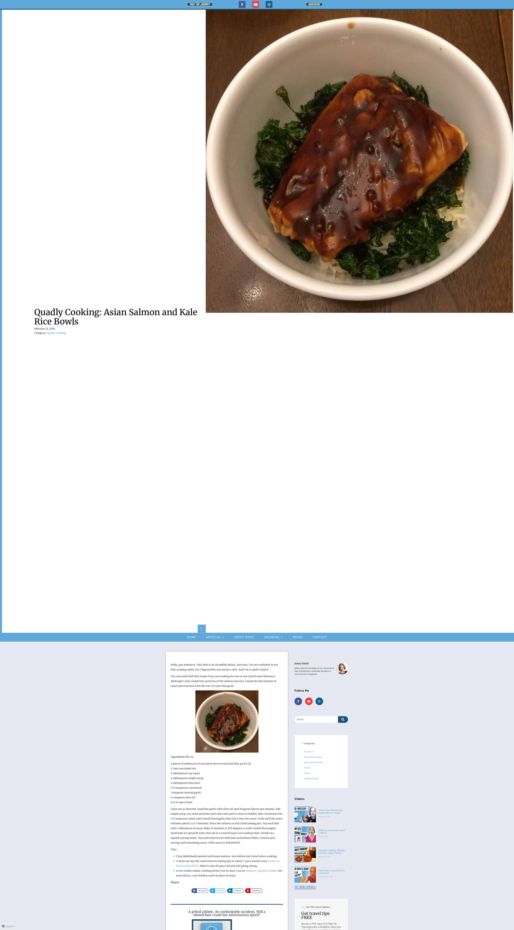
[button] (199, 890)
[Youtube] (255, 4)
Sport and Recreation (313, 762)
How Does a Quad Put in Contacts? (332, 871)
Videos (307, 773)
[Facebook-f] (242, 4)
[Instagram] (269, 4)
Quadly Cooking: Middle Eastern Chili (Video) (332, 851)
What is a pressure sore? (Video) (332, 831)
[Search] (343, 719)
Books (298, 637)
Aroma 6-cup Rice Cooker (261, 870)
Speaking (272, 637)
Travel (307, 768)
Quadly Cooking (56, 332)
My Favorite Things (313, 757)
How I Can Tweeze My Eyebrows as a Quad (331, 811)
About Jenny (244, 637)
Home (191, 637)
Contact (320, 637)
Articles (213, 637)
